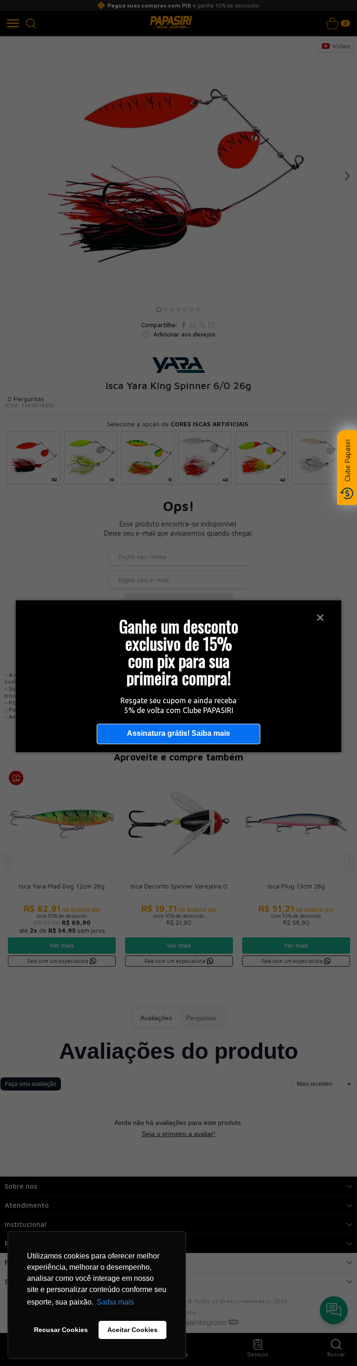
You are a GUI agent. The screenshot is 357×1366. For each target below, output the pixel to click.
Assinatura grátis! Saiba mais (178, 733)
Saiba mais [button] (115, 1302)
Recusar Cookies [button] (61, 1329)
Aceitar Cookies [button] (132, 1329)
